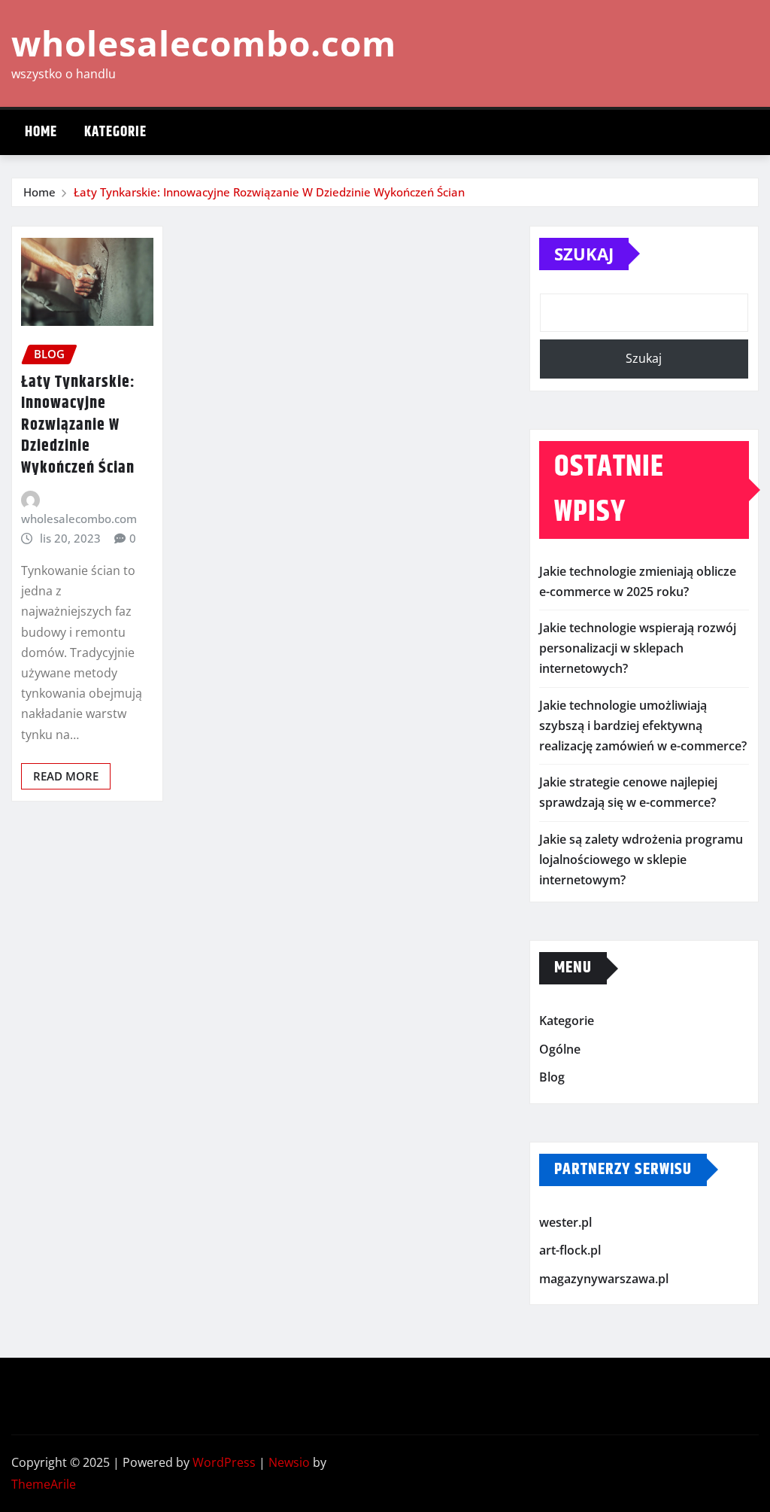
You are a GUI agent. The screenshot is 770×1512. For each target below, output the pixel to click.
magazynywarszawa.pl (603, 1278)
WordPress (224, 1462)
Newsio (289, 1462)
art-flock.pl (570, 1251)
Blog (552, 1077)
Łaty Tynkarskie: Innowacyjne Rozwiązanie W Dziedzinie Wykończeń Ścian (269, 191)
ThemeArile (43, 1484)
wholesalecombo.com (203, 43)
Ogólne (560, 1049)
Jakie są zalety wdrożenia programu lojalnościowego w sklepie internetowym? (641, 859)
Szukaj (584, 253)
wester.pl (565, 1222)
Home (41, 132)
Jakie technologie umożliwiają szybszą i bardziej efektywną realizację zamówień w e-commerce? (643, 725)
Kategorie (115, 132)
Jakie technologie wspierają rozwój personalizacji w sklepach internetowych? (637, 648)
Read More (66, 775)
